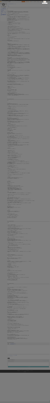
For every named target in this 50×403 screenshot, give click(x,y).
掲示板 (45, 1)
